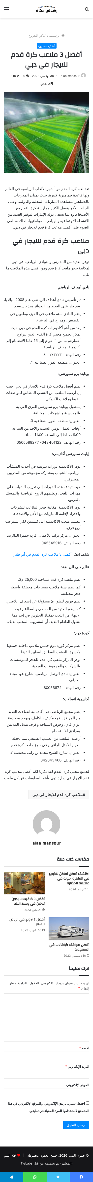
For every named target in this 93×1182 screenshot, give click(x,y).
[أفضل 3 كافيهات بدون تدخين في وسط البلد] (24, 883)
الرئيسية (55, 35)
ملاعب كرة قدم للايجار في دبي (57, 794)
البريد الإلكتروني (77, 1066)
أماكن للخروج (37, 35)
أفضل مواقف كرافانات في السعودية (69, 947)
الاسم (84, 1048)
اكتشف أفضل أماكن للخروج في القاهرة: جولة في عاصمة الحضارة (69, 878)
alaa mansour (70, 76)
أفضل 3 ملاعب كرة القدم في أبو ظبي (42, 554)
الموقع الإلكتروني (77, 1085)
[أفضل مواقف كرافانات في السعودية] (69, 928)
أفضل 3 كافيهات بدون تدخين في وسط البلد (28, 901)
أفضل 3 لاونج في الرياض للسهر (27, 921)
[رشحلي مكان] (46, 9)
